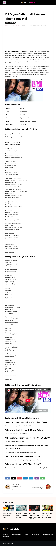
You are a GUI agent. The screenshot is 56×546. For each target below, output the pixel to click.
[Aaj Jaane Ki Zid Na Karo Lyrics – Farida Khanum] (21, 508)
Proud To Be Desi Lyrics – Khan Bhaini (7, 515)
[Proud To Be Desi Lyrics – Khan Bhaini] (8, 508)
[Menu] (4, 2)
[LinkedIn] (25, 478)
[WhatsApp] (42, 478)
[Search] (52, 2)
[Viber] (36, 478)
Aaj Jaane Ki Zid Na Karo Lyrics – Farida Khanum (21, 515)
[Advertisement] (28, 38)
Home (26, 534)
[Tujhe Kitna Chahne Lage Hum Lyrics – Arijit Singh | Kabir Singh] (34, 508)
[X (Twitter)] (13, 478)
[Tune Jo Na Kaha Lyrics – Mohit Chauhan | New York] (47, 508)
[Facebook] (7, 478)
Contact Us (6, 534)
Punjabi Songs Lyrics (48, 534)
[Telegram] (31, 478)
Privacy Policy (35, 534)
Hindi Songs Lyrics (10, 22)
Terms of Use (6, 536)
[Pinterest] (19, 478)
